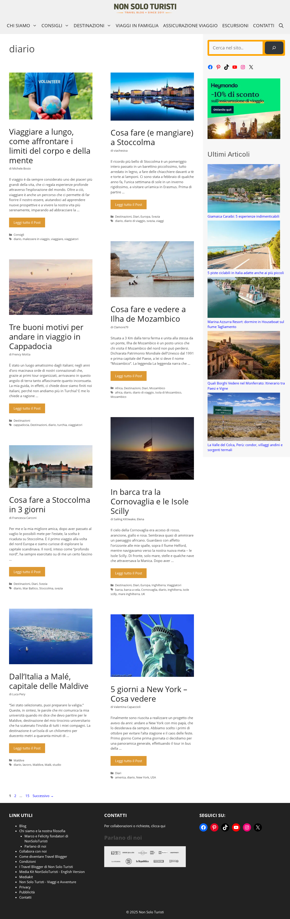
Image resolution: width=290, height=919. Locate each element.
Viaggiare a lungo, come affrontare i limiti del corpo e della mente (49, 145)
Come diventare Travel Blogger (43, 856)
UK (143, 594)
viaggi (160, 221)
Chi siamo (18, 25)
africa (118, 392)
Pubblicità (27, 892)
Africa (119, 388)
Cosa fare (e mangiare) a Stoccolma (152, 137)
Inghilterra (159, 585)
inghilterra (174, 590)
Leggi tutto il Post (27, 222)
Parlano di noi (35, 846)
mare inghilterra (129, 594)
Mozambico (157, 388)
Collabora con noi (33, 851)
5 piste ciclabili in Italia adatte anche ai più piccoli (246, 272)
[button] (281, 25)
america (120, 777)
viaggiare (57, 239)
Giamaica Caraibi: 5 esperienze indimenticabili (243, 216)
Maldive (19, 760)
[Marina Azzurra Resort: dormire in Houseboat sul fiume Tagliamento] (244, 298)
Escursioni (235, 25)
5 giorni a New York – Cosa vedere (149, 694)
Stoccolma (46, 588)
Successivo (43, 795)
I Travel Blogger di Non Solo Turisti (46, 866)
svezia (151, 221)
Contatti (263, 25)
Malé (48, 765)
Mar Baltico (30, 588)
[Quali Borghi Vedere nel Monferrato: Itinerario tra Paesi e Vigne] (244, 356)
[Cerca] (274, 47)
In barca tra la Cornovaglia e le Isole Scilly (150, 501)
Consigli (51, 25)
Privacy (25, 887)
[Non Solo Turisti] (145, 8)
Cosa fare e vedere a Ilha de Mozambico (148, 314)
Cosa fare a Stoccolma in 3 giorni (49, 504)
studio (57, 765)
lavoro (27, 765)
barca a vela (132, 590)
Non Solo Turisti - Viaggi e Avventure (47, 882)
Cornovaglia (149, 590)
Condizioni (27, 861)
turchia (62, 425)
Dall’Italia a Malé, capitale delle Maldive (49, 681)
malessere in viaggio (36, 239)
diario (17, 239)
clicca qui (158, 826)
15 (28, 795)
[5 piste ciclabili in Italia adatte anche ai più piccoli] (244, 245)
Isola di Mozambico (168, 392)
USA (153, 777)
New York (142, 777)
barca (119, 590)
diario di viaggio (134, 221)
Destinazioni (89, 25)
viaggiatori (71, 239)
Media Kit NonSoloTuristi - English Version (52, 871)
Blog (22, 826)
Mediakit (26, 877)
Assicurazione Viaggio (190, 25)
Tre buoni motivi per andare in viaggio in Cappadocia (46, 336)
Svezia (156, 216)
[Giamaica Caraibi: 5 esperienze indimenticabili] (244, 189)
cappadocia (21, 425)
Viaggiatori (174, 585)
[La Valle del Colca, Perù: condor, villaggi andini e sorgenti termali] (244, 417)
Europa (145, 216)
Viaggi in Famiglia (137, 25)
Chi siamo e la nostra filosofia (42, 831)
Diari (136, 216)
